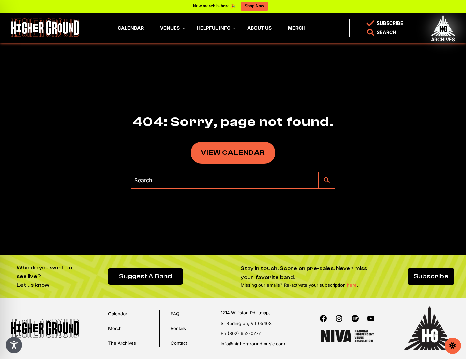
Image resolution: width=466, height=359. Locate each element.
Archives (443, 39)
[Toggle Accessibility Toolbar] (14, 345)
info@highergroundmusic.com (253, 343)
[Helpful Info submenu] (234, 28)
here (352, 285)
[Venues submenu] (183, 28)
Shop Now (254, 6)
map (264, 312)
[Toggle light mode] (453, 346)
